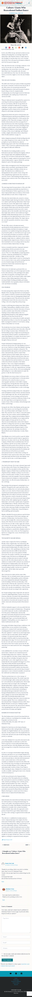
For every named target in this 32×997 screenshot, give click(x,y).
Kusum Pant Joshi (9, 863)
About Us (16, 984)
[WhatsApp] (16, 47)
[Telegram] (26, 47)
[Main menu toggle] (29, 3)
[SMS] (22, 47)
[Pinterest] (9, 47)
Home (16, 978)
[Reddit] (19, 47)
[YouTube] (10, 973)
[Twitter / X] (12, 47)
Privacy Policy (16, 983)
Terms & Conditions (16, 981)
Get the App (16, 979)
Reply (3, 881)
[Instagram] (16, 973)
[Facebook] (6, 47)
